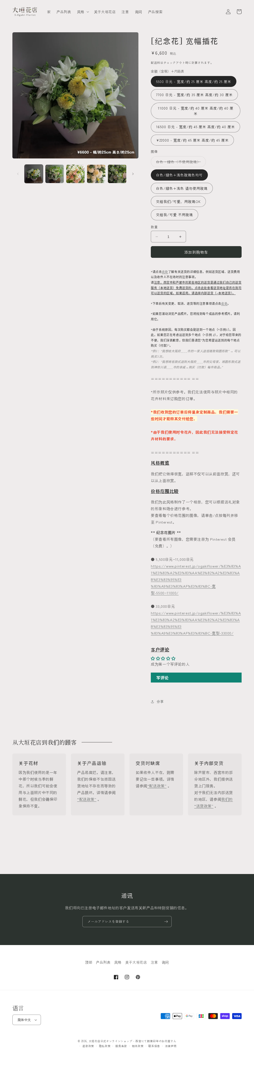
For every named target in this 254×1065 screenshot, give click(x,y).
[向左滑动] (17, 173)
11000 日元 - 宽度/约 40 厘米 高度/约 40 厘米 (195, 111)
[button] (82, 11)
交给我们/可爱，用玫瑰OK (178, 201)
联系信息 (154, 1046)
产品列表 (103, 962)
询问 (165, 962)
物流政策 (138, 1046)
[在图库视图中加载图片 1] (34, 174)
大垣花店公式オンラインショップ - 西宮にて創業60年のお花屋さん (132, 1041)
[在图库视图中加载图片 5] (117, 174)
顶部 (88, 962)
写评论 (162, 678)
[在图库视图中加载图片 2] (54, 174)
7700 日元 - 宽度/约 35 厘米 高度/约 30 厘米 (194, 94)
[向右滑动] (132, 173)
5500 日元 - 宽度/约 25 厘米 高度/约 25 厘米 (193, 81)
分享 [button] (160, 701)
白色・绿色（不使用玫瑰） (180, 163)
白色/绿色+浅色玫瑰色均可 (179, 174)
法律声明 (171, 1046)
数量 (154, 227)
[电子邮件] (165, 921)
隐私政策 (105, 1046)
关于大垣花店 (136, 962)
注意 (154, 962)
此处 (165, 271)
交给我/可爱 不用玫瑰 (174, 214)
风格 (118, 962)
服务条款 (121, 1046)
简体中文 (24, 1019)
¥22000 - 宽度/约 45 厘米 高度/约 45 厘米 (192, 140)
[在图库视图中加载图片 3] (75, 174)
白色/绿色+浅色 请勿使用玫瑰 (182, 188)
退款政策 (88, 1046)
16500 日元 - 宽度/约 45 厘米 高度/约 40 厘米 (195, 126)
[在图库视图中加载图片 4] (96, 174)
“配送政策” (86, 799)
